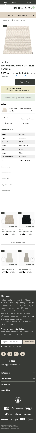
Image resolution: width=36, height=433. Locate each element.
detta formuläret (7, 324)
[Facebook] (3, 354)
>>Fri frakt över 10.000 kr (17, 15)
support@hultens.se (12, 364)
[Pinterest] (16, 354)
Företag (14, 3)
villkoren (18, 346)
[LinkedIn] (22, 354)
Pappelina (4, 62)
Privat (5, 3)
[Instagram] (9, 354)
